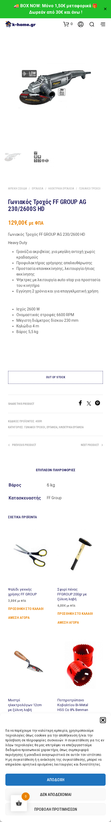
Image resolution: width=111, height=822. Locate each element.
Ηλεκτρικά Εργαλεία (61, 188)
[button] (103, 720)
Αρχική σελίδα (17, 188)
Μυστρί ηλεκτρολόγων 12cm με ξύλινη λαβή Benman (25, 707)
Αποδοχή (55, 779)
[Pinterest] (99, 404)
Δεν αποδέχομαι (55, 794)
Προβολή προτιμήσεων (55, 809)
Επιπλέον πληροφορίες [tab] (55, 470)
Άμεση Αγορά (19, 618)
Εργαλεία (37, 188)
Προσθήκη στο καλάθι (26, 609)
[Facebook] (82, 404)
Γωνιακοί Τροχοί (89, 188)
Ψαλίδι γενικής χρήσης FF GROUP (22, 591)
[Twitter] (91, 404)
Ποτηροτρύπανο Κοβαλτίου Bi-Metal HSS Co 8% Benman (72, 705)
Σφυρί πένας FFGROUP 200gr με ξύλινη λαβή (72, 594)
